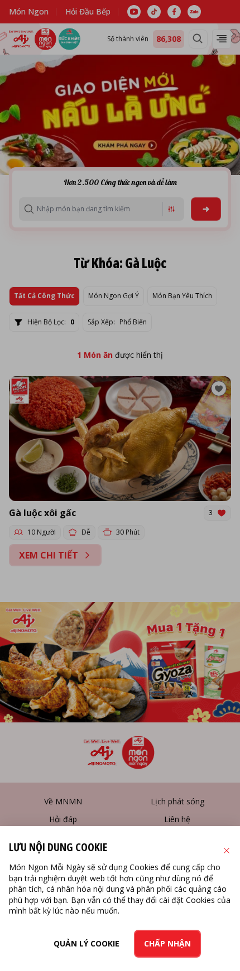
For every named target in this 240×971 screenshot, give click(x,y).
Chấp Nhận (167, 943)
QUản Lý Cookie (86, 943)
